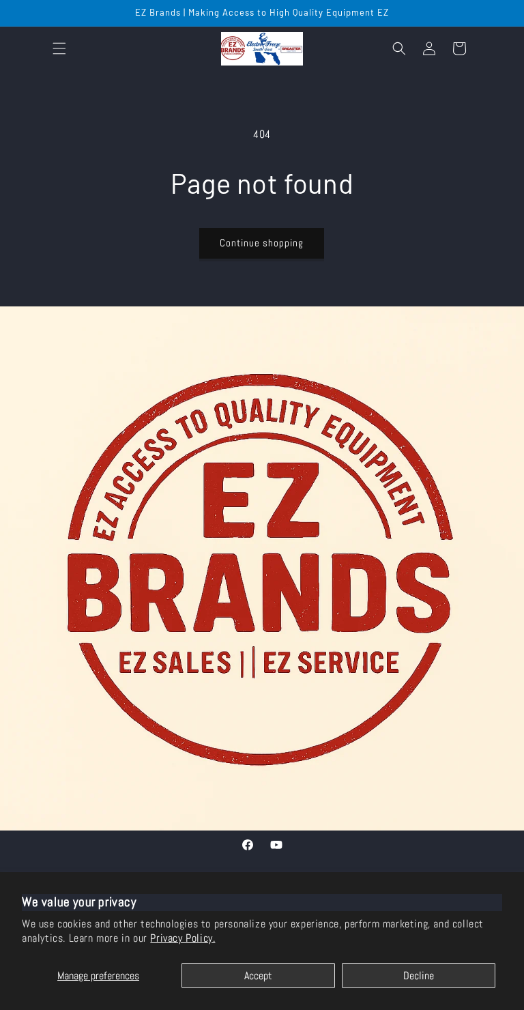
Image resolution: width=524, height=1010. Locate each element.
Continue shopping (262, 242)
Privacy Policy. (182, 938)
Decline (418, 975)
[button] (59, 48)
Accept (258, 975)
